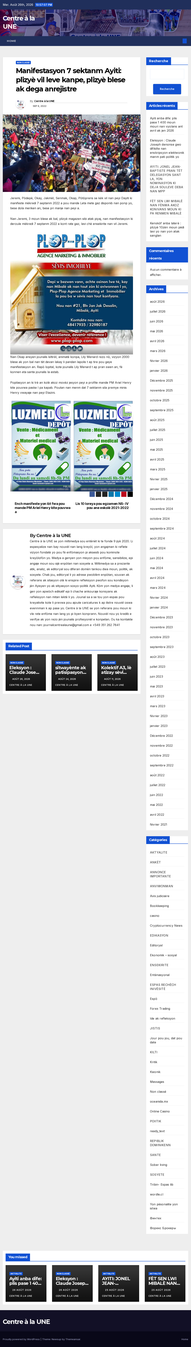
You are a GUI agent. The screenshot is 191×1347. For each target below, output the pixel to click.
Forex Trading (160, 1008)
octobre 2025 (159, 400)
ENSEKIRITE (159, 965)
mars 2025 (157, 469)
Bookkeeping (159, 906)
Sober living (158, 1165)
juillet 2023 (157, 666)
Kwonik (155, 1072)
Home (11, 41)
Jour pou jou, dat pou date (166, 1040)
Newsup (56, 1339)
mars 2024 (158, 588)
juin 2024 (156, 558)
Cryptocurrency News (166, 925)
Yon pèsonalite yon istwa (164, 1206)
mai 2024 (156, 568)
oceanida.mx (159, 1101)
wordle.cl (156, 1194)
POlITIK (155, 1121)
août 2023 (157, 657)
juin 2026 (156, 321)
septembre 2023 (161, 647)
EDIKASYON (159, 935)
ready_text (157, 1131)
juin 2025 (156, 440)
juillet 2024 (158, 548)
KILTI (153, 1052)
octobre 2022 (159, 755)
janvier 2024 (159, 607)
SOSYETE (157, 1174)
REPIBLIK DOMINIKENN (160, 1143)
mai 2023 (156, 686)
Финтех (155, 1218)
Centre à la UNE (44, 101)
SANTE (155, 1155)
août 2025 (157, 420)
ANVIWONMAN (161, 886)
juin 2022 (156, 795)
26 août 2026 (22, 1290)
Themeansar (72, 1339)
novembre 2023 (161, 627)
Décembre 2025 (161, 380)
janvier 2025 (158, 489)
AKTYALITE (158, 852)
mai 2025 (156, 449)
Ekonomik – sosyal (163, 955)
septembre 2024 (162, 528)
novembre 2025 (161, 390)
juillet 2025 (157, 430)
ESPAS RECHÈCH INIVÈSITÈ (163, 987)
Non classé (23, 62)
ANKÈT (155, 862)
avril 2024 (157, 578)
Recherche (158, 61)
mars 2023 (157, 706)
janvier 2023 (158, 726)
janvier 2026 (159, 370)
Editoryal (156, 945)
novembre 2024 (161, 509)
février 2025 (158, 479)
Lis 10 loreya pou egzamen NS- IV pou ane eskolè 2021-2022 (102, 506)
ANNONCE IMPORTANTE (160, 874)
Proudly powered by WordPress (21, 1339)
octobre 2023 (159, 637)
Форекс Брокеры (163, 1228)
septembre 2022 (161, 765)
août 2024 (157, 538)
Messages (157, 1082)
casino (154, 916)
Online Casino (160, 1111)
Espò (153, 999)
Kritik (153, 1062)
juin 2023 (156, 676)
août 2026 (157, 301)
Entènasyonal (160, 975)
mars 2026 (157, 351)
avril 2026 (157, 341)
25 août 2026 (115, 1290)
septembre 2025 (161, 410)
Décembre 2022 (161, 736)
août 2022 (157, 775)
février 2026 (159, 361)
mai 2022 (156, 805)
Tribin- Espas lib (161, 1184)
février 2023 (158, 716)
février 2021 (158, 824)
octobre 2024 (160, 518)
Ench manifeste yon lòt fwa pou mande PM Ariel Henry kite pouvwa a (43, 508)
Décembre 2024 (161, 499)
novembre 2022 (161, 745)
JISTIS (155, 1028)
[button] (179, 41)
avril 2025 (157, 459)
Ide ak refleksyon (162, 1018)
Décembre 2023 (161, 617)
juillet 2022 (157, 785)
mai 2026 (156, 331)
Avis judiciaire (159, 896)
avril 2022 (157, 814)
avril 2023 (157, 696)
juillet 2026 (157, 311)
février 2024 (159, 597)
